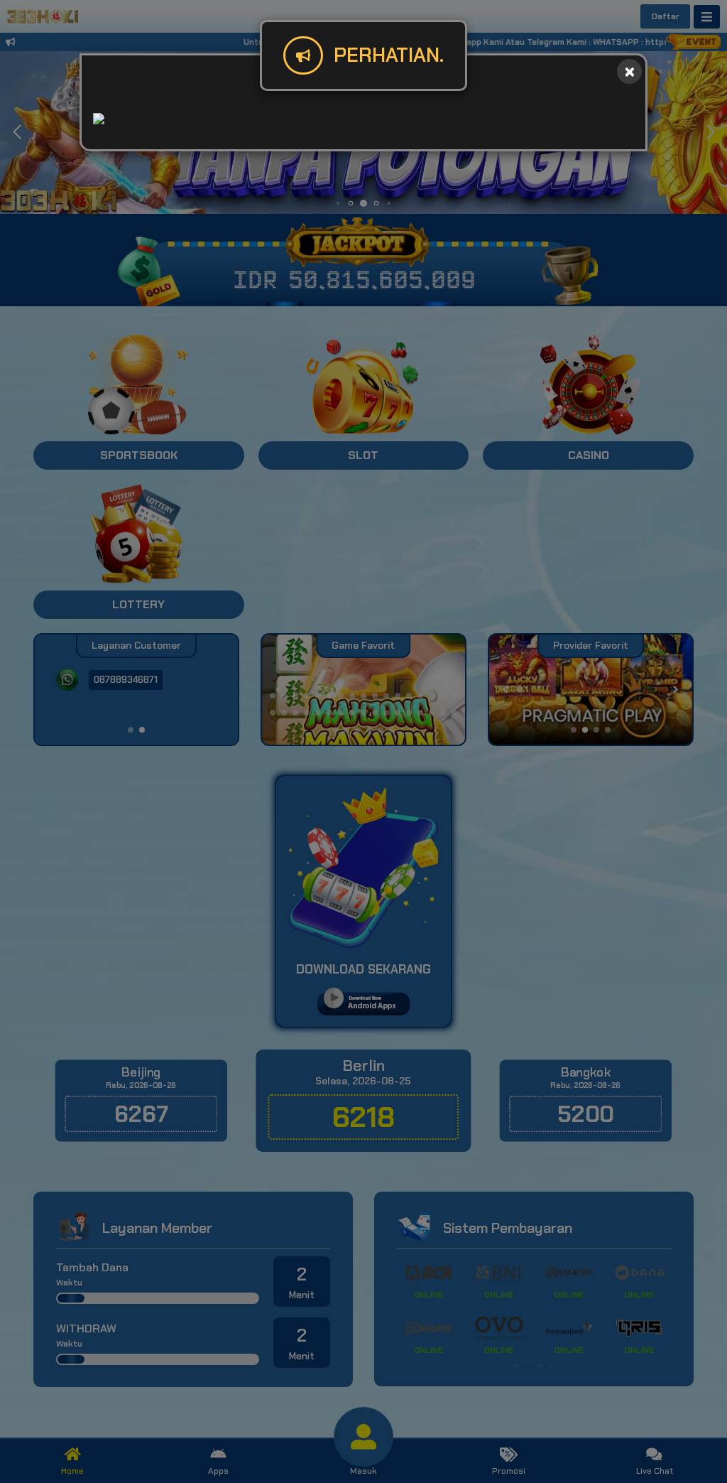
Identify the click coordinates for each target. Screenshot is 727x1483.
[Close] (629, 71)
